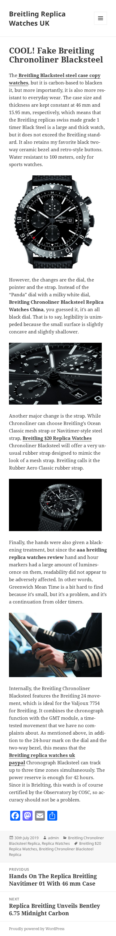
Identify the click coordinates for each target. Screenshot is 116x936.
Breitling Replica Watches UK (37, 18)
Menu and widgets (100, 24)
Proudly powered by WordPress (36, 928)
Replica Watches (56, 843)
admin (53, 837)
